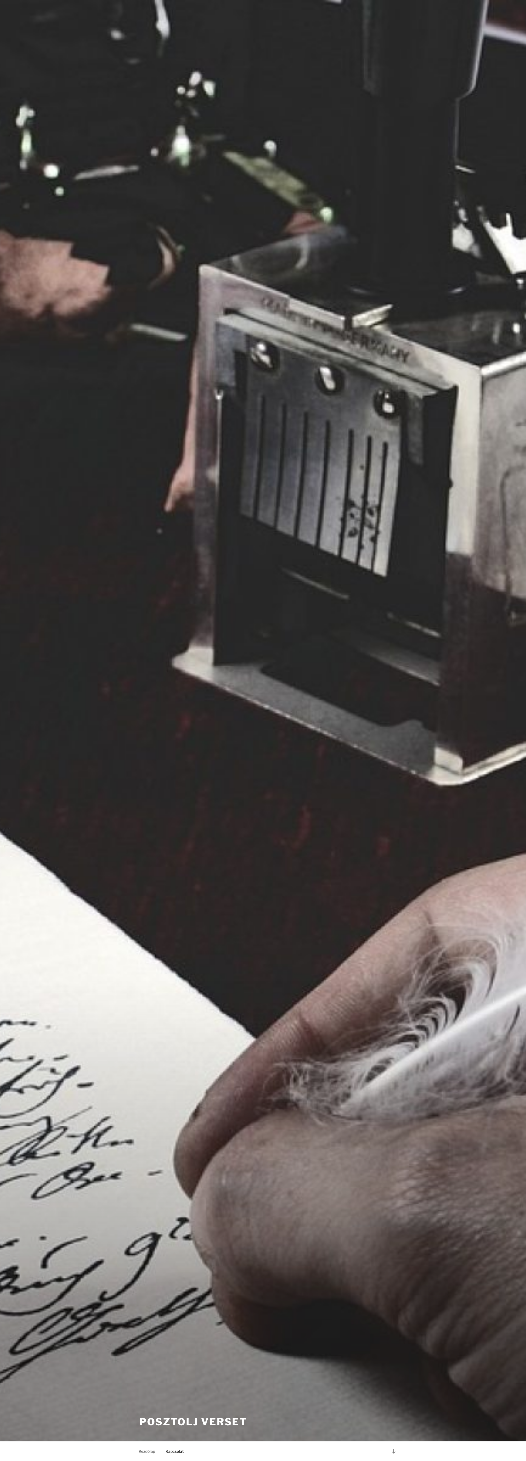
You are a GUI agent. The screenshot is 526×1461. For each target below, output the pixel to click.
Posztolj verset (193, 1422)
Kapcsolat (174, 1451)
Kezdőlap (147, 1451)
